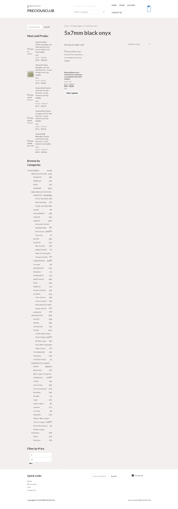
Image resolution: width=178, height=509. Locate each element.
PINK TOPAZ (40, 337)
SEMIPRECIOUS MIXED (40, 363)
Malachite (37, 415)
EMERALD (37, 181)
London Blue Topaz (43, 334)
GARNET (36, 221)
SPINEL (36, 323)
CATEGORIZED (33, 171)
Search (47, 27)
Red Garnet (39, 231)
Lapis (35, 400)
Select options (72, 93)
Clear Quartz (40, 297)
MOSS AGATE (38, 279)
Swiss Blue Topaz (42, 345)
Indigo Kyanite (41, 250)
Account (131, 5)
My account (31, 484)
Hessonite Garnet (42, 224)
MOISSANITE (38, 268)
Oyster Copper (39, 422)
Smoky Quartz (41, 308)
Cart (29, 487)
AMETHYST (38, 195)
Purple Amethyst (41, 206)
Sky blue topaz (41, 341)
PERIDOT (37, 287)
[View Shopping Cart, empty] (149, 9)
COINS (36, 381)
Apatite (36, 210)
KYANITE (37, 243)
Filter (30, 463)
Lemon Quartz (41, 301)
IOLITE (36, 239)
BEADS (36, 366)
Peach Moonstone (40, 426)
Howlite (36, 396)
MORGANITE (38, 276)
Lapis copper (38, 404)
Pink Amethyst (41, 202)
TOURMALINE (39, 352)
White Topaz (40, 348)
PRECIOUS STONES (39, 174)
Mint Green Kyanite (43, 253)
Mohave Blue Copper (41, 418)
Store (121, 5)
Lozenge (36, 264)
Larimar (36, 407)
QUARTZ (36, 294)
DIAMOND (37, 177)
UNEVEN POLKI (39, 359)
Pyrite (35, 436)
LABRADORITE (39, 261)
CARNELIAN (38, 378)
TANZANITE (38, 327)
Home (114, 5)
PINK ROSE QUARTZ (43, 305)
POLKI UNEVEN (39, 290)
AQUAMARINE (39, 213)
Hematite (37, 392)
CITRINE (36, 217)
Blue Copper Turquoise (42, 374)
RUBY (35, 185)
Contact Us (117, 13)
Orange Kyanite (41, 257)
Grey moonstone (40, 389)
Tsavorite (39, 235)
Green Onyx (38, 385)
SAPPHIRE (37, 188)
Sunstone (37, 440)
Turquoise (37, 356)
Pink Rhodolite (41, 228)
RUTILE (36, 319)
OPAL (35, 283)
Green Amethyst (41, 199)
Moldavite (37, 272)
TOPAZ (36, 330)
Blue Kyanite (40, 246)
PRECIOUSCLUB (40, 10)
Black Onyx (37, 370)
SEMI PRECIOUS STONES (41, 192)
